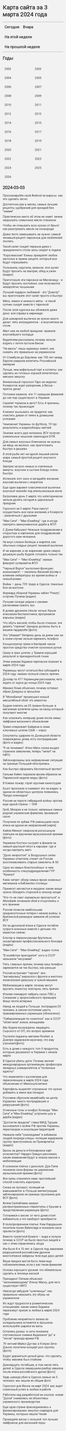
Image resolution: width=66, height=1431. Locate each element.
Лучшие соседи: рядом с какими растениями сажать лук (25, 603)
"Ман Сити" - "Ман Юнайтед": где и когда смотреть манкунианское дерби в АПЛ (30, 522)
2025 (38, 168)
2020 (8, 150)
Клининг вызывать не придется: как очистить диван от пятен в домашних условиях (28, 415)
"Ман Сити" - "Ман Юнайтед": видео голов (31, 950)
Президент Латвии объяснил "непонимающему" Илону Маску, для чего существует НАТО (31, 1282)
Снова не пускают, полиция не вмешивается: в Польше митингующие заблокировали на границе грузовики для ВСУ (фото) (31, 1193)
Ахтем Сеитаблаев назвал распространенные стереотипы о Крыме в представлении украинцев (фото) (32, 1206)
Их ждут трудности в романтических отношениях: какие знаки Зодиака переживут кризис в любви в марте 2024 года (31, 1309)
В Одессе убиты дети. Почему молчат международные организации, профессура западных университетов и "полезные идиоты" (32, 1066)
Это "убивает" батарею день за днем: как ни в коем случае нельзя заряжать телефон (33, 636)
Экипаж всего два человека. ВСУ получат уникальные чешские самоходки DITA (31, 434)
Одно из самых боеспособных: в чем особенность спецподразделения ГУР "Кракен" (29, 871)
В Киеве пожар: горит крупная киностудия (32, 783)
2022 (8, 159)
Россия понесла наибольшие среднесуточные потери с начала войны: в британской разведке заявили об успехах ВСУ (32, 915)
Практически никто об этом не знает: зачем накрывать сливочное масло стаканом (32, 218)
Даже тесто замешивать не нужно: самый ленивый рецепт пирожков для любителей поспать (32, 238)
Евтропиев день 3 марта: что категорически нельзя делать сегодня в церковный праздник (33, 500)
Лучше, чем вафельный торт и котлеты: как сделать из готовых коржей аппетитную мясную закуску (33, 373)
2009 (38, 96)
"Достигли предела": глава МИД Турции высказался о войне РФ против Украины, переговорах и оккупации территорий (31, 1126)
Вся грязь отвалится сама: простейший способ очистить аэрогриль (29, 1180)
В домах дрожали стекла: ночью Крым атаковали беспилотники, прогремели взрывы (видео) (29, 614)
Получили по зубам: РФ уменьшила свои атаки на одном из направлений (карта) (31, 823)
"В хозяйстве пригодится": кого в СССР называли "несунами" (29, 957)
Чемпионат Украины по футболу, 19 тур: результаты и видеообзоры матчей (30, 425)
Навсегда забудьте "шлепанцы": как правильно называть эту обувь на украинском (27, 1294)
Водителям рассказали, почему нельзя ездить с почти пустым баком (29, 341)
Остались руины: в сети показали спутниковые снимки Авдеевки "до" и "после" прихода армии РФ (29, 1335)
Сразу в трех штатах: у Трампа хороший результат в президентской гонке (30, 654)
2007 (38, 87)
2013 (38, 114)
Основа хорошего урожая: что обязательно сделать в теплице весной (32, 1271)
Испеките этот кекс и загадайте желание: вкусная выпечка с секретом (31, 480)
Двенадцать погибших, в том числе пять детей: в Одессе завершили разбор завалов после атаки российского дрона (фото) (33, 1368)
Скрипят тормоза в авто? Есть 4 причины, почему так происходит (31, 404)
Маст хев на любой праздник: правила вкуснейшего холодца (29, 332)
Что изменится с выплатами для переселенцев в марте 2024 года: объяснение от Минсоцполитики (26, 1080)
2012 (8, 114)
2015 (38, 123)
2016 (8, 132)
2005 (38, 78)
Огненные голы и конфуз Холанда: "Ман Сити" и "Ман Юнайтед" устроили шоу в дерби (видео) (30, 1113)
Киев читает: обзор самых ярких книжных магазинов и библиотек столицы (32, 881)
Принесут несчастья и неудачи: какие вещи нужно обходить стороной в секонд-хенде (32, 890)
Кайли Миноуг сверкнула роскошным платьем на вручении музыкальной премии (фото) (33, 834)
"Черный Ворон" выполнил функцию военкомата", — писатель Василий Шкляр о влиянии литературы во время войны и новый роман (32, 574)
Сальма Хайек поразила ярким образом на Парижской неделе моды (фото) (32, 776)
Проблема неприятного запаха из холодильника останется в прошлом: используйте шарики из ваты (28, 1322)
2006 (8, 87)
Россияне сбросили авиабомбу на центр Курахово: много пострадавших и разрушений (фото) (30, 1101)
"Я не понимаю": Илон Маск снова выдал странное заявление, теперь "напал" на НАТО (31, 751)
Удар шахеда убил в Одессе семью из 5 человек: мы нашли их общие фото (30, 1378)
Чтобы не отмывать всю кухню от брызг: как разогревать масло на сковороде (31, 227)
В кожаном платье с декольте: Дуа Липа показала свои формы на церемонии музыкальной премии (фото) (30, 1170)
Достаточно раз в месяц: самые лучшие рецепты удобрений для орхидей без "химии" (30, 208)
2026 (8, 177)
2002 (8, 69)
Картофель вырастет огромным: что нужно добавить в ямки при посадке (32, 1090)
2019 (38, 141)
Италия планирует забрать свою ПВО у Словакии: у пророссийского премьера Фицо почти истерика (29, 997)
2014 (8, 123)
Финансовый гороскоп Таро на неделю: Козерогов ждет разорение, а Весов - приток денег (30, 385)
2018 (8, 141)
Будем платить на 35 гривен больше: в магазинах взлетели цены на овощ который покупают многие (33, 709)
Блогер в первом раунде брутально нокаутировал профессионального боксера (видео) (32, 941)
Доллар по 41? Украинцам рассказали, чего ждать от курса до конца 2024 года (32, 681)
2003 (38, 69)
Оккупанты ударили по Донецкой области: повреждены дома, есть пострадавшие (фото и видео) (32, 739)
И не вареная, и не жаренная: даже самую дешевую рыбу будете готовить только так (33, 552)
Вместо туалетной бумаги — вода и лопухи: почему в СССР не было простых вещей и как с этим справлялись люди (32, 1240)
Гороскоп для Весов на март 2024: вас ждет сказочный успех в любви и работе (33, 1387)
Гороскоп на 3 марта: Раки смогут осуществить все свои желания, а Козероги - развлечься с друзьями (33, 512)
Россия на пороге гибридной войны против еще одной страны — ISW (32, 802)
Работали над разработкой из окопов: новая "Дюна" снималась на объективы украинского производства (33, 1398)
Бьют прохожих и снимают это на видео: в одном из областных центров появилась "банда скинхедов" (32, 792)
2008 (8, 96)
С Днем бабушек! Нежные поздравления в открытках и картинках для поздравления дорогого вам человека (32, 533)
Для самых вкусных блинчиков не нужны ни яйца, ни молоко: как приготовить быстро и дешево (31, 445)
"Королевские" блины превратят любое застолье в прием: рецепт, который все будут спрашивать (30, 259)
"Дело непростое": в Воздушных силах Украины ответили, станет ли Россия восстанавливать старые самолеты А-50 (30, 858)
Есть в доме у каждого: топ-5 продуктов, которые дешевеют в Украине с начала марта (31, 1052)
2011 (38, 105)
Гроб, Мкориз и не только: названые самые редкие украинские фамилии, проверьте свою (32, 813)
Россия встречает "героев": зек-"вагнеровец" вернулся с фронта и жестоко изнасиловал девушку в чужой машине (32, 976)
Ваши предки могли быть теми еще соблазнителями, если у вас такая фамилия (32, 1262)
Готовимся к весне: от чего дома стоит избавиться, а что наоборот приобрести (29, 1217)
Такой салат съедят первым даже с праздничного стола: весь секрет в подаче (32, 248)
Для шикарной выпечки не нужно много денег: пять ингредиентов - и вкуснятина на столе (33, 322)
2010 (8, 105)
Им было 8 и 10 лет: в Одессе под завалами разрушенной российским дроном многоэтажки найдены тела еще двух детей (33, 1252)
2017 (38, 132)
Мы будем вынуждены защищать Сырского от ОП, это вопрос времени (28, 1029)
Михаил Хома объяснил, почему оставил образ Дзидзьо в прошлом (30, 689)
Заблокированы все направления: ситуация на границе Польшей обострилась (33, 761)
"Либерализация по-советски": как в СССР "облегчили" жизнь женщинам (31, 1020)
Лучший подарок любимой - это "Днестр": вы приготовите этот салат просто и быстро (33, 293)
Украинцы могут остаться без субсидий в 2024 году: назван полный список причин (31, 672)
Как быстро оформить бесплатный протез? (32, 769)
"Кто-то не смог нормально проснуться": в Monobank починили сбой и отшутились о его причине (31, 901)
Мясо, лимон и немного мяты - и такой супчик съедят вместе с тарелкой (29, 302)
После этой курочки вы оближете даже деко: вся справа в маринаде (30, 311)
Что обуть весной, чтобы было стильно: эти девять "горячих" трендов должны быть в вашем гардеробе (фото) (32, 626)
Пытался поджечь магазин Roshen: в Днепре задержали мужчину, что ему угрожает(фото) (28, 1040)
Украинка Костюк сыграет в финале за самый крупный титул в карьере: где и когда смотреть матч (29, 846)
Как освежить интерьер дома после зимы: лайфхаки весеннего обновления (32, 719)
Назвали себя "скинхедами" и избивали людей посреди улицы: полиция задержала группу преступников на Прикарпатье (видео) (33, 1140)
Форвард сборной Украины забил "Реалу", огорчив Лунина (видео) (31, 594)
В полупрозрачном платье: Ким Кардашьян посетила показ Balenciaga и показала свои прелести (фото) (32, 1228)
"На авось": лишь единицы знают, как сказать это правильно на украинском (29, 350)
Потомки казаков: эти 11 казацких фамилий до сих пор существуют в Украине (33, 396)
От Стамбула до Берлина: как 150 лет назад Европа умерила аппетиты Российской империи (32, 361)
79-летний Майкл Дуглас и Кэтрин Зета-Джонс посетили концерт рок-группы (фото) (30, 1347)
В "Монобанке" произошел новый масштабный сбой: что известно (26, 698)
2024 (8, 168)
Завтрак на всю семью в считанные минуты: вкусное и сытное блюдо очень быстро (30, 470)
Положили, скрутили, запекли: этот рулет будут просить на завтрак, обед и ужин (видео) (31, 271)
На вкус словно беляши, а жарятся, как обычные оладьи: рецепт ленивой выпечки (33, 543)
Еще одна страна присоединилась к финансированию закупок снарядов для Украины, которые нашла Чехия (30, 1410)
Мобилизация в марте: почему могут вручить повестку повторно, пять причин (31, 987)
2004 (8, 78)
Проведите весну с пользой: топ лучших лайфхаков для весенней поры (30, 1421)
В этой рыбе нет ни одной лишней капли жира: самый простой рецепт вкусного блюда (30, 457)
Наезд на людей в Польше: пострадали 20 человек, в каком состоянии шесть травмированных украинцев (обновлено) (32, 1010)
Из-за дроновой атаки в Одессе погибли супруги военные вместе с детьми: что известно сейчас (30, 929)
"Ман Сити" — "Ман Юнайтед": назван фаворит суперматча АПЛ (27, 561)
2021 (38, 150)
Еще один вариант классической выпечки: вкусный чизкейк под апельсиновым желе (32, 489)
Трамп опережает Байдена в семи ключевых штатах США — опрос (26, 728)
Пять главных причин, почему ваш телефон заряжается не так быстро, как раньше (33, 966)
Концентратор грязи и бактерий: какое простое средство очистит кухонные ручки (32, 645)
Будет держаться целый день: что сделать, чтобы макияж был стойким (32, 1357)
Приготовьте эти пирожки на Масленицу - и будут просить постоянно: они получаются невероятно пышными (33, 283)
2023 (38, 159)
